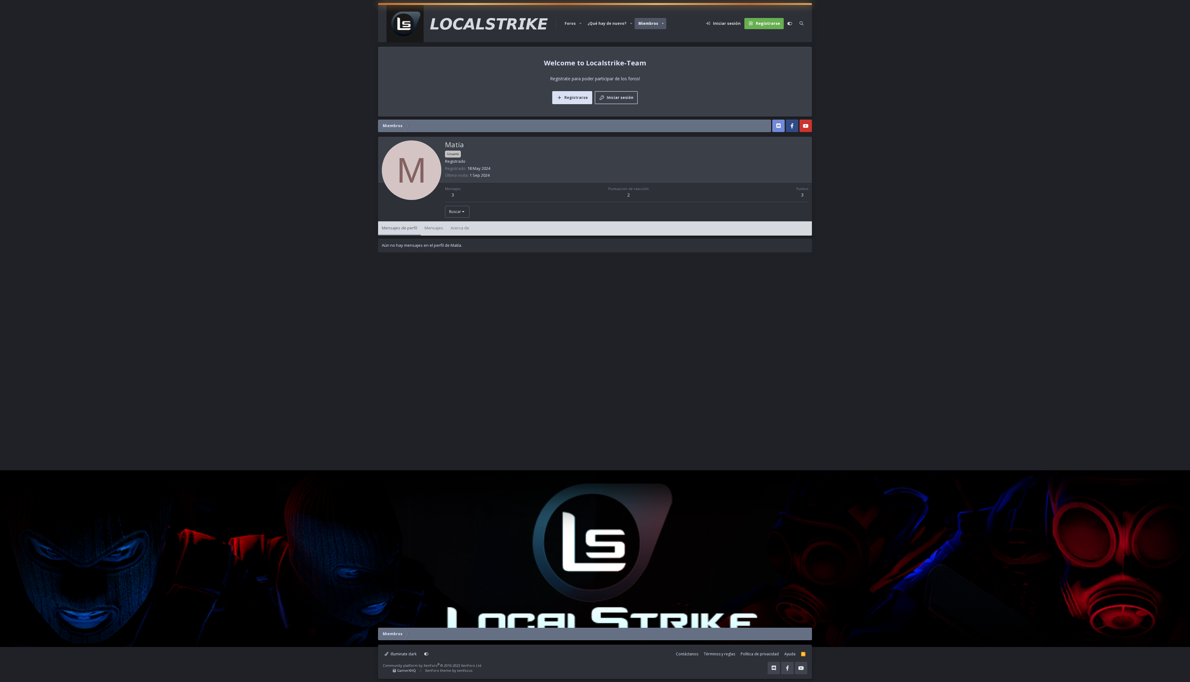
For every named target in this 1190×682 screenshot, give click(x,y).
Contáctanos (687, 654)
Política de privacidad (760, 654)
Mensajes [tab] (434, 228)
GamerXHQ (406, 670)
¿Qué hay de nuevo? (607, 23)
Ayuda (790, 654)
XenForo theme (438, 670)
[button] (580, 23)
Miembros (648, 23)
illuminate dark (403, 654)
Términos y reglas (719, 654)
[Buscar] (801, 23)
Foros (570, 23)
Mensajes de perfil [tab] (399, 228)
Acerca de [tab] (460, 228)
